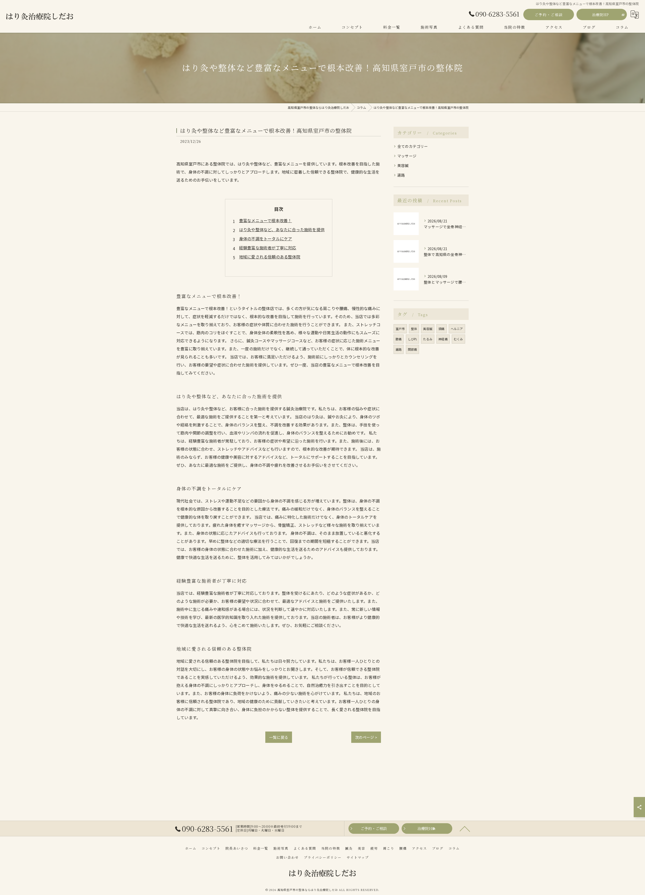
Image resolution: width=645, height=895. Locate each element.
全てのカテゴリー (412, 146)
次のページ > (366, 737)
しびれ (412, 339)
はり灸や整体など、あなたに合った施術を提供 (282, 229)
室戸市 (400, 328)
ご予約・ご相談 (549, 14)
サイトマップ (358, 857)
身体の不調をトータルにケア (265, 239)
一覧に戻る (278, 737)
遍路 (401, 175)
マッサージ (406, 155)
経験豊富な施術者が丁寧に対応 (267, 248)
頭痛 (441, 328)
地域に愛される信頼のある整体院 (269, 257)
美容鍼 (403, 165)
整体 (414, 328)
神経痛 (443, 339)
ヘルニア (457, 328)
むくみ (458, 339)
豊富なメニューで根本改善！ (265, 220)
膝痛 (399, 339)
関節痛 (412, 349)
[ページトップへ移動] (465, 828)
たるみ (427, 339)
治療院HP (600, 14)
